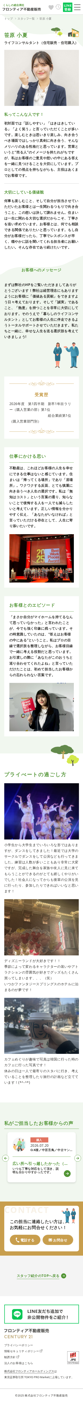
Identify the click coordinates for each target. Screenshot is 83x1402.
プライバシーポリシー (18, 1345)
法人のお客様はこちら (18, 1363)
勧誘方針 (10, 1357)
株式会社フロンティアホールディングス (29, 1371)
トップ (8, 18)
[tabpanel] (41, 1157)
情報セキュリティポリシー (21, 1351)
